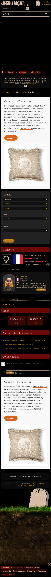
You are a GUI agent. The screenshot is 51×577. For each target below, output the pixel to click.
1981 (22, 279)
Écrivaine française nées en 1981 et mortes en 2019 (25, 349)
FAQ (33, 484)
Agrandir (11, 138)
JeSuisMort (12, 3)
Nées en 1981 (35, 72)
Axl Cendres (21, 276)
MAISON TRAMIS (40, 106)
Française (22, 72)
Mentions (40, 484)
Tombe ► (41, 290)
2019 (26, 279)
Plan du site (21, 486)
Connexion (46, 5)
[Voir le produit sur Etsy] (25, 165)
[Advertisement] (25, 43)
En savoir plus (31, 83)
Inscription (46, 2)
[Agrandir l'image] (43, 147)
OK (26, 86)
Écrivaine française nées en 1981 (18, 345)
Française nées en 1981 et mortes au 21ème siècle (25, 340)
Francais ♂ (35, 320)
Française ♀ (17, 320)
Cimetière (11, 72)
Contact (31, 486)
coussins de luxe (26, 128)
